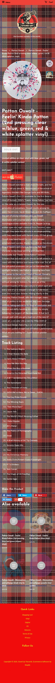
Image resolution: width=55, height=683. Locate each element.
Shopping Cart (27, 615)
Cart (50, 2)
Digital (27, 623)
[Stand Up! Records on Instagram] (30, 652)
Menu (7, 2)
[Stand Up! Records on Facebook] (24, 652)
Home (4, 50)
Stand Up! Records (25, 662)
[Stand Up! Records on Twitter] (18, 652)
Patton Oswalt (18, 50)
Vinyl (27, 619)
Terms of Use (27, 634)
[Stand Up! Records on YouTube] (36, 652)
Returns (27, 630)
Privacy (27, 638)
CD (27, 626)
